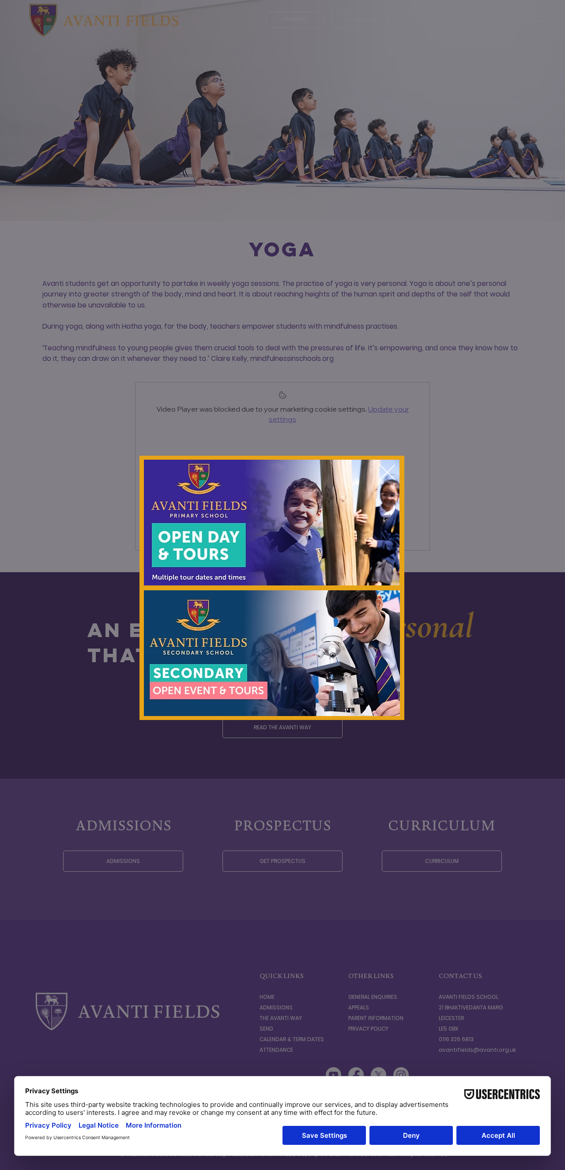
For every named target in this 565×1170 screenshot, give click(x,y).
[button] (387, 473)
